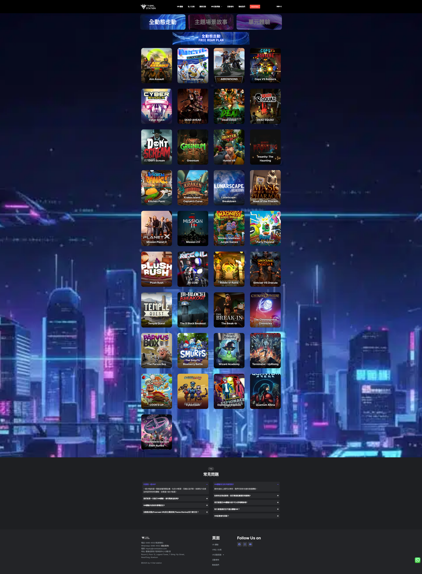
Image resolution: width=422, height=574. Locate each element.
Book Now (254, 6)
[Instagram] (245, 544)
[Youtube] (250, 544)
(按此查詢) (165, 546)
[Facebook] (239, 544)
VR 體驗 (180, 7)
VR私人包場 (216, 550)
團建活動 (202, 7)
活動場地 (230, 7)
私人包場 (191, 7)
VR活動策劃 (215, 7)
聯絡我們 (242, 7)
